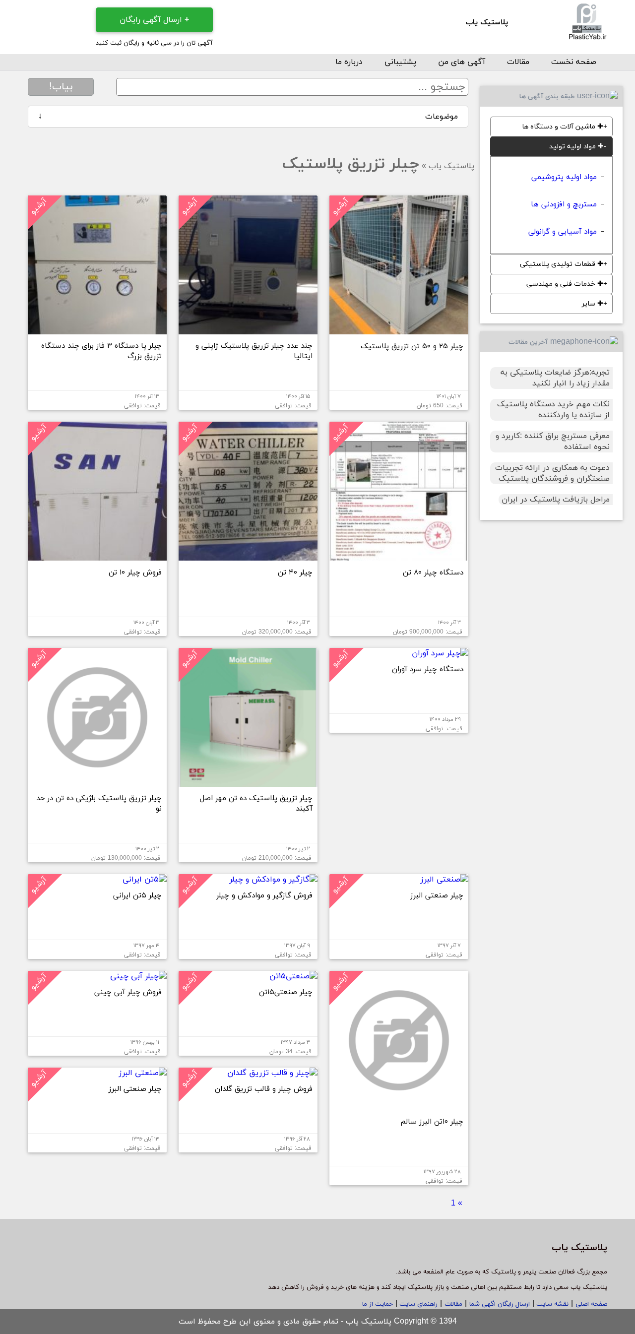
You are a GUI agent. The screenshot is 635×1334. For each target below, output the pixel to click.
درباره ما (349, 62)
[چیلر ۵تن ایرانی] (145, 879)
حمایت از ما (377, 1304)
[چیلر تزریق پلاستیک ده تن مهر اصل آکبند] (248, 782)
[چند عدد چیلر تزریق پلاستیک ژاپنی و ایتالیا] (248, 330)
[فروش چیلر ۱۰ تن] (97, 556)
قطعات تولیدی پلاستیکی (561, 264)
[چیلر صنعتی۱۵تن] (293, 976)
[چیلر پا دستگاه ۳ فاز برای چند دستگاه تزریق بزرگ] (97, 330)
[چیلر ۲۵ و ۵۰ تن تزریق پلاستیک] (398, 330)
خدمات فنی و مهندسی (564, 284)
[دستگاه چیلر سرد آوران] (440, 653)
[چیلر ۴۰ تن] (248, 556)
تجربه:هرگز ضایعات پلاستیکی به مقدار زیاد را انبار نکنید (555, 378)
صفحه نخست (573, 62)
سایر (592, 304)
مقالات (518, 62)
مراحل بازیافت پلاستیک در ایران (556, 499)
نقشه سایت (551, 1304)
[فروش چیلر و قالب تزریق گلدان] (272, 1073)
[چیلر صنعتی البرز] (444, 879)
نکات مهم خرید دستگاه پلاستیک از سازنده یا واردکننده (553, 410)
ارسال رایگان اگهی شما (499, 1304)
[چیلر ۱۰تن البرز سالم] (398, 1105)
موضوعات (248, 116)
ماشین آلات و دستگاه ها (562, 126)
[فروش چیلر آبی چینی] (138, 976)
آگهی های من (461, 62)
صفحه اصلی (591, 1304)
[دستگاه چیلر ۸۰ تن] (398, 556)
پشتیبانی (400, 62)
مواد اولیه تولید (576, 146)
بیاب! (61, 87)
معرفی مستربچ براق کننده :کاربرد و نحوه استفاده (553, 441)
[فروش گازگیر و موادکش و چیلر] (273, 879)
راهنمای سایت (417, 1304)
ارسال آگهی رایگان (154, 19)
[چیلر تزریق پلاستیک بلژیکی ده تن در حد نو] (97, 782)
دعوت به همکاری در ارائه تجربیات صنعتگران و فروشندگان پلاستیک (552, 473)
